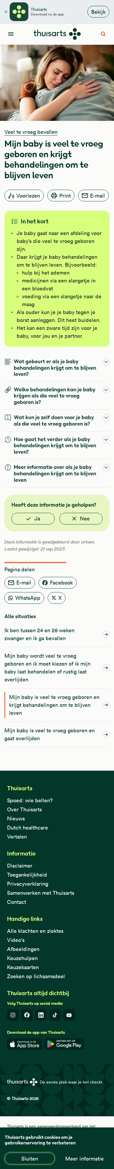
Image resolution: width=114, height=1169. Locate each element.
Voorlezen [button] (28, 195)
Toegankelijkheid (27, 874)
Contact (16, 902)
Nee (85, 518)
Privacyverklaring (27, 883)
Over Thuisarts (24, 809)
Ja (37, 518)
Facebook (61, 582)
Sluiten (29, 1158)
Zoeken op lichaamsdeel (36, 976)
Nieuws (16, 818)
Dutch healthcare (27, 827)
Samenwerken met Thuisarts (40, 892)
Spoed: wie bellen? (30, 800)
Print (65, 195)
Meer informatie (84, 1158)
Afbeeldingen (23, 949)
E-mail (97, 195)
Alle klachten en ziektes (35, 931)
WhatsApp (27, 597)
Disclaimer (19, 865)
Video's (16, 940)
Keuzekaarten (23, 967)
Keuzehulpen (22, 958)
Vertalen (17, 836)
